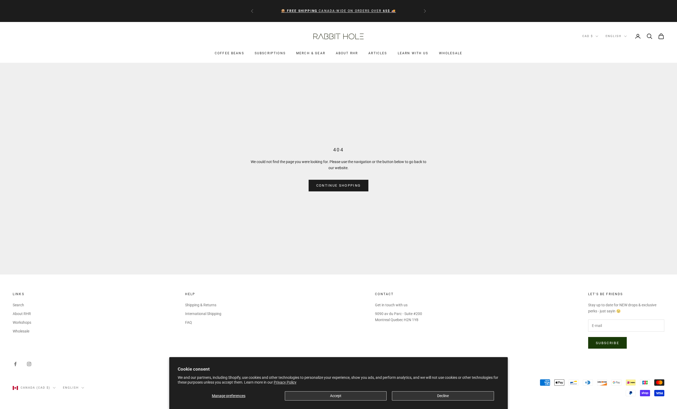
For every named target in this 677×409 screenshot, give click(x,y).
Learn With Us (413, 53)
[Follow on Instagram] (29, 364)
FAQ (188, 322)
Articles (377, 53)
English (613, 36)
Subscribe (607, 343)
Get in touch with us (391, 305)
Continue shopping (338, 185)
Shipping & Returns (200, 305)
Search (18, 305)
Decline (443, 396)
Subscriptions (270, 53)
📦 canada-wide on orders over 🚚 (338, 11)
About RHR (347, 53)
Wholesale (450, 53)
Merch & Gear (310, 53)
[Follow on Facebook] (15, 364)
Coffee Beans (229, 53)
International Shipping (203, 314)
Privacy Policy (285, 382)
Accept (335, 396)
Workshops (22, 322)
